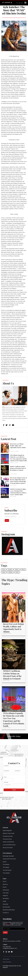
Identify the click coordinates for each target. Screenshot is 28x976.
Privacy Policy (6, 959)
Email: (5, 777)
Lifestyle (10, 569)
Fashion (17, 569)
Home (4, 881)
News (3, 569)
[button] (25, 2)
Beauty (23, 569)
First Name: (6, 770)
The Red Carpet (7, 870)
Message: (6, 782)
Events (17, 572)
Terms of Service (7, 962)
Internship (6, 893)
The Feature (6, 864)
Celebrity (10, 572)
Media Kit (5, 895)
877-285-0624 (20, 2)
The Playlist (6, 867)
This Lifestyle (6, 873)
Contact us (6, 912)
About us (5, 884)
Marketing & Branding (9, 909)
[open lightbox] (14, 39)
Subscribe (5, 904)
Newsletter (6, 898)
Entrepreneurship (8, 836)
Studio (4, 901)
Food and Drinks (7, 839)
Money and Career (8, 847)
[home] (7, 2)
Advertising (6, 890)
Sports (3, 572)
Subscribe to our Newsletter (11, 513)
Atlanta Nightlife (7, 830)
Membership (6, 907)
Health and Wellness (8, 842)
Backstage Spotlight (8, 856)
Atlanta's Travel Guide (8, 833)
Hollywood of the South (9, 859)
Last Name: (17, 770)
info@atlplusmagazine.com (10, 948)
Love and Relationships (9, 844)
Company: (6, 765)
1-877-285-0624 (7, 946)
